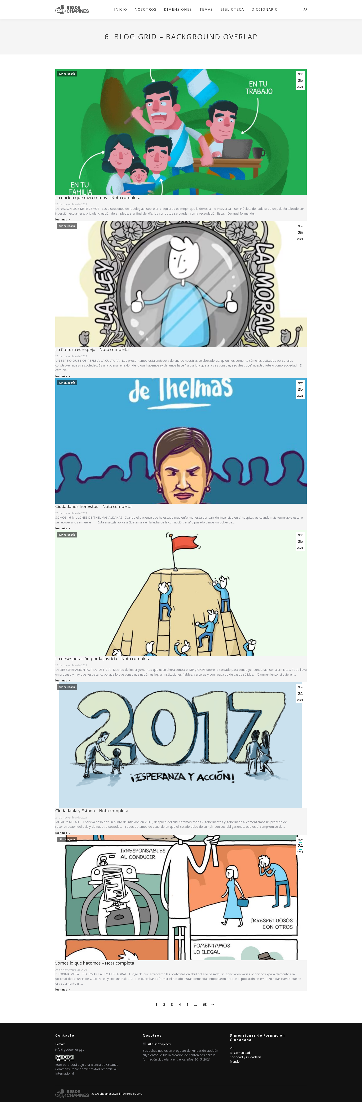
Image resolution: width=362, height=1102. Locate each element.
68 (205, 1004)
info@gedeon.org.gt (69, 1049)
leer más (61, 219)
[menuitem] (120, 9)
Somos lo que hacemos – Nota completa (94, 963)
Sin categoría (67, 74)
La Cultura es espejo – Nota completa (92, 349)
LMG (139, 1094)
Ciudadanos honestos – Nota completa (93, 506)
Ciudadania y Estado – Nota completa (91, 810)
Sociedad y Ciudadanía (245, 1057)
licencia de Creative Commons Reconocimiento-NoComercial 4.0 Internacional (86, 1068)
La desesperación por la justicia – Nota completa (102, 658)
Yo (232, 1048)
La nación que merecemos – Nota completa (97, 197)
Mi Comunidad (240, 1052)
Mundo (235, 1061)
